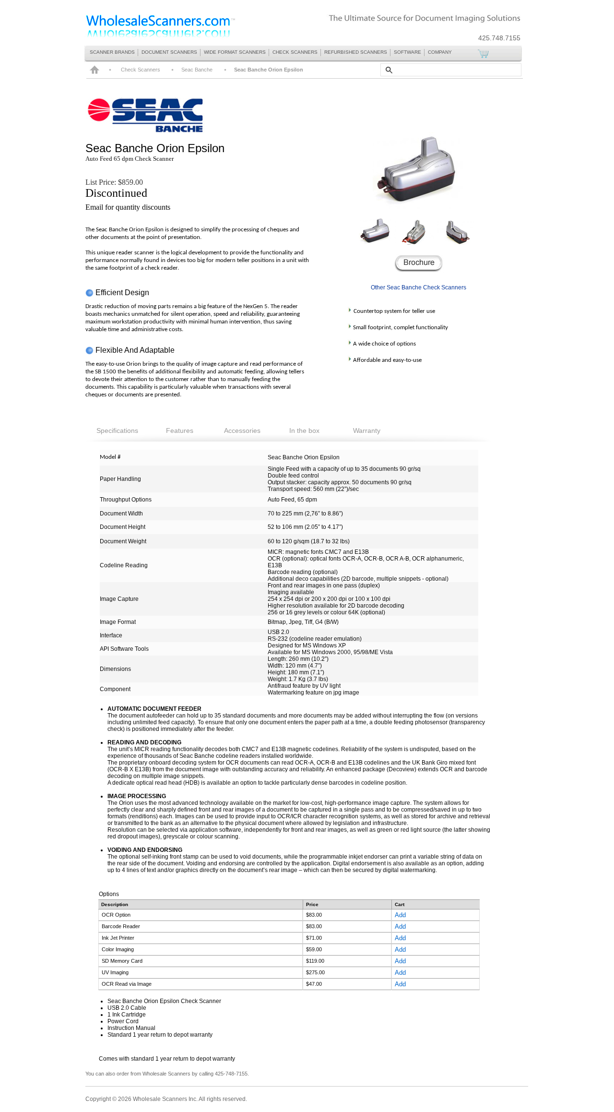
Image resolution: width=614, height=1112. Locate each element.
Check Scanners (140, 69)
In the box (304, 430)
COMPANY (440, 52)
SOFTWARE (407, 52)
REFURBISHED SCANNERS (355, 52)
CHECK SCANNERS (295, 52)
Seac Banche (119, 148)
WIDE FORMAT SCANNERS (235, 52)
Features (179, 430)
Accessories (242, 430)
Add (400, 915)
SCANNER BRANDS (112, 52)
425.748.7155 (499, 38)
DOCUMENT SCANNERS (169, 52)
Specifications (117, 430)
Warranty (366, 430)
